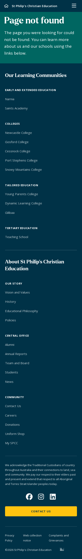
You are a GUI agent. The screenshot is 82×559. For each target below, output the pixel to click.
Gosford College (17, 142)
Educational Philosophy (21, 311)
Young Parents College (21, 194)
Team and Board (17, 363)
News (9, 382)
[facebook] (29, 496)
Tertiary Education (21, 228)
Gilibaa (10, 212)
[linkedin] (52, 496)
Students (11, 372)
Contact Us (13, 406)
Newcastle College (18, 133)
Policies (10, 320)
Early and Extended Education (30, 90)
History (10, 301)
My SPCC (11, 443)
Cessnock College (17, 151)
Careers (11, 415)
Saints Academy (16, 108)
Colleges (12, 124)
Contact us (41, 511)
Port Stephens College (21, 160)
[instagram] (41, 496)
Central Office (17, 335)
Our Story (13, 283)
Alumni (9, 344)
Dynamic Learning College (23, 203)
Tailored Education (21, 185)
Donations (12, 424)
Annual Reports (16, 354)
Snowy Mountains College (23, 169)
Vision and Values (17, 292)
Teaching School (16, 237)
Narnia (9, 99)
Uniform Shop (15, 434)
